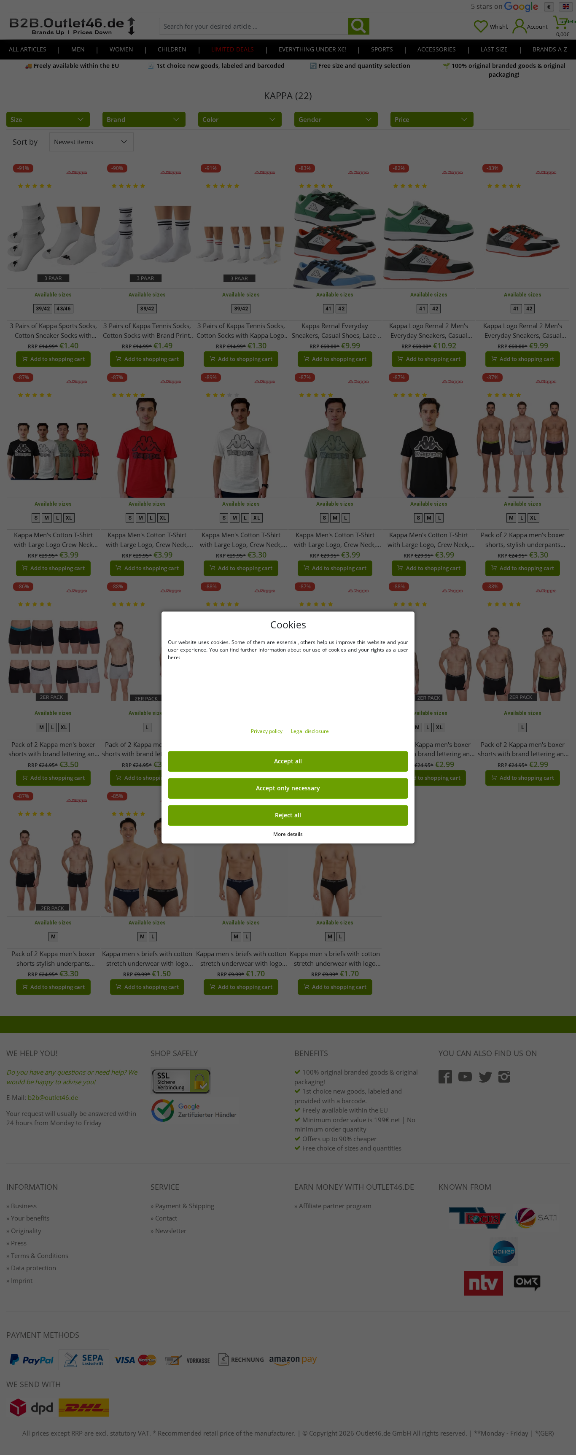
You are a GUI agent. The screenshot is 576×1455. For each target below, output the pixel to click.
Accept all (288, 761)
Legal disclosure (310, 731)
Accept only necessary (288, 788)
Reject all (288, 815)
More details (288, 834)
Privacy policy (267, 731)
